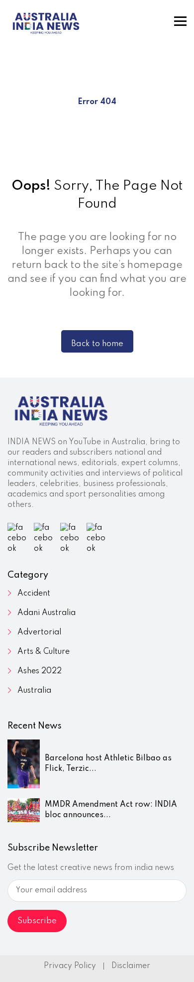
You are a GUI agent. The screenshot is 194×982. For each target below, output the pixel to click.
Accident (33, 594)
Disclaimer (130, 966)
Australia (34, 691)
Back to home (97, 344)
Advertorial (39, 632)
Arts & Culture (43, 652)
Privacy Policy (70, 966)
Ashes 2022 (39, 671)
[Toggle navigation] (180, 21)
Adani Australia (46, 613)
